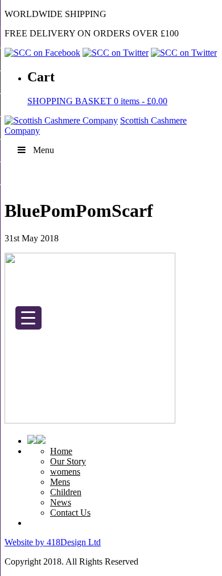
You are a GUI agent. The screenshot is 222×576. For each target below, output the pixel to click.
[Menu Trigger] (28, 318)
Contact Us (70, 512)
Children (65, 492)
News (60, 502)
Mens (60, 482)
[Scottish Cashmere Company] (61, 120)
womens (65, 471)
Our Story (68, 461)
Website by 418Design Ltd (53, 542)
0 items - (97, 101)
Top (209, 560)
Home (61, 451)
